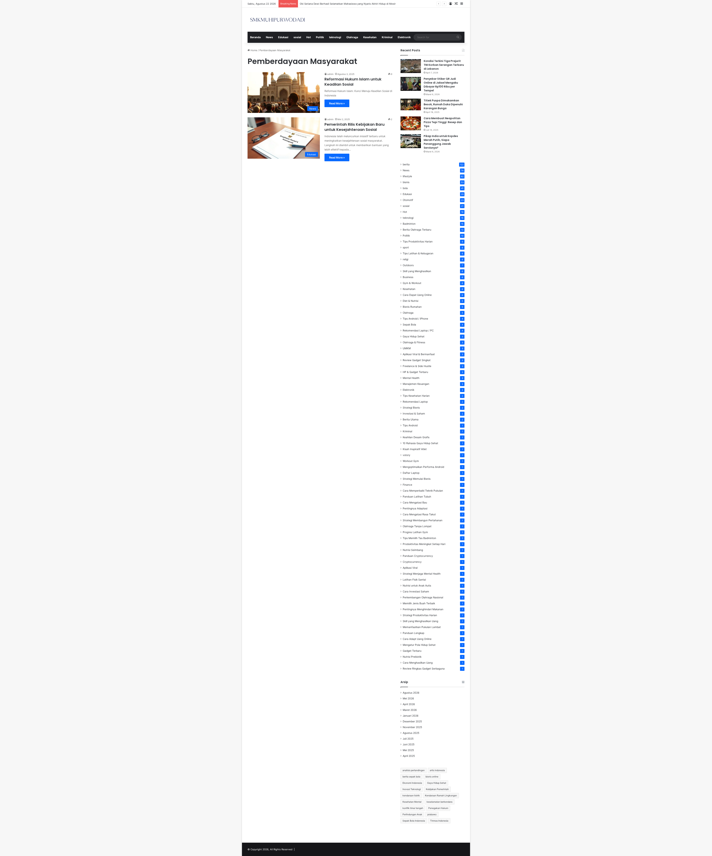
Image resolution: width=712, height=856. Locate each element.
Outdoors (408, 265)
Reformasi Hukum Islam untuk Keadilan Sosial (352, 82)
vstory (406, 455)
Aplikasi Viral (410, 567)
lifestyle (407, 176)
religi (405, 259)
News (269, 37)
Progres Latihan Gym (415, 532)
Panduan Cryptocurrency (418, 555)
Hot (308, 37)
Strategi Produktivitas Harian (420, 615)
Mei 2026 (408, 698)
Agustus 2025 (411, 732)
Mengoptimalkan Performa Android (423, 466)
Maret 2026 (410, 709)
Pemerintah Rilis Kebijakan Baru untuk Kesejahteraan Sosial (354, 127)
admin (330, 74)
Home (253, 50)
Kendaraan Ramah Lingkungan (441, 795)
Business (408, 277)
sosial (297, 37)
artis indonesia (437, 770)
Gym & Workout (412, 283)
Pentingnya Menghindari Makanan (423, 609)
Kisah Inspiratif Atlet (415, 449)
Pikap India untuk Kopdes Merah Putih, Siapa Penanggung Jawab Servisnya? (441, 142)
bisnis (406, 182)
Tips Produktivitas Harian (418, 241)
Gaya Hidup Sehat (413, 336)
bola (405, 188)
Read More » (337, 103)
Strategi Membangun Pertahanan (422, 520)
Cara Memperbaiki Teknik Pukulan (423, 490)
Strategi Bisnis (411, 407)
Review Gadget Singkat (417, 360)
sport (406, 247)
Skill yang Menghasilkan (417, 271)
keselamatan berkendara (439, 801)
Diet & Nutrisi (410, 300)
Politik (320, 37)
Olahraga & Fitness (414, 342)
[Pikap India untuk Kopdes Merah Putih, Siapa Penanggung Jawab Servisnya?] (410, 141)
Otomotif (408, 200)
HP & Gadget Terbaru (415, 372)
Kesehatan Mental (412, 801)
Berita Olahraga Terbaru (417, 229)
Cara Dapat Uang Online (417, 294)
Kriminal (387, 37)
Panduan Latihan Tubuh (417, 496)
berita (406, 164)
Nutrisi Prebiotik (412, 656)
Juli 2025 (408, 738)
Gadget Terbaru (412, 650)
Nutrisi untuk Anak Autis (417, 585)
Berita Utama (410, 419)
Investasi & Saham (414, 413)
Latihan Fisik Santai (414, 579)
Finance (407, 484)
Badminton (409, 223)
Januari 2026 (410, 715)
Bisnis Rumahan (412, 306)
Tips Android (410, 425)
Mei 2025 (408, 750)
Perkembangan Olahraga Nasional (423, 597)
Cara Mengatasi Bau (415, 502)
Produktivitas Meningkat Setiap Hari (424, 544)
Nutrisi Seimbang (413, 549)
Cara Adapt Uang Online (417, 638)
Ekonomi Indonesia (412, 782)
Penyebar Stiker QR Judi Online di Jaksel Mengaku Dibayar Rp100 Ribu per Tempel (441, 84)
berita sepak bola (411, 776)
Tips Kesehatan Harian (416, 395)
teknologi (335, 37)
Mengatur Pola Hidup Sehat (419, 644)
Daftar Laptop (411, 472)
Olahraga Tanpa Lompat (417, 526)
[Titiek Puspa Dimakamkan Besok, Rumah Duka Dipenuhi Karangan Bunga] (410, 104)
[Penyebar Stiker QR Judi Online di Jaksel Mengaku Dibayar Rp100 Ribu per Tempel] (410, 84)
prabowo (431, 814)
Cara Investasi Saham (416, 591)
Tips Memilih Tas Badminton (419, 538)
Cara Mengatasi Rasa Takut (419, 514)
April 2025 (409, 755)
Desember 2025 (412, 721)
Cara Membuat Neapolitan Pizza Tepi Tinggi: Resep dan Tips (443, 122)
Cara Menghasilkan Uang (418, 662)
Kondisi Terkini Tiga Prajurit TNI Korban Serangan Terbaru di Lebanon (444, 65)
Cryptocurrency (412, 561)
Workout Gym (411, 461)
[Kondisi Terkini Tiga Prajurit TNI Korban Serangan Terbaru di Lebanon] (410, 66)
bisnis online (432, 776)
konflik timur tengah (413, 808)
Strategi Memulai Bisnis (417, 478)
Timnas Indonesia (439, 820)
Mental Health (411, 377)
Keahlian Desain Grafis (416, 437)
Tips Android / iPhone (415, 318)
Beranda (255, 37)
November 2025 (412, 727)
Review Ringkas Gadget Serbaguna (424, 668)
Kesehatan (370, 37)
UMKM (407, 348)
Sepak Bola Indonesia (414, 820)
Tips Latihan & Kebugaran (418, 253)
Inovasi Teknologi (412, 789)
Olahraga (352, 37)
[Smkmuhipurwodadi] (278, 19)
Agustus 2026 (411, 692)
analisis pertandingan (414, 770)
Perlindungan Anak (412, 814)
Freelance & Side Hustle (417, 366)
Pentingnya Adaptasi (415, 508)
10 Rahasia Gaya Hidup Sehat (420, 443)
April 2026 (409, 704)
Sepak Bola (409, 324)
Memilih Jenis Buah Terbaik (419, 603)
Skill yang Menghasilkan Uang (420, 621)
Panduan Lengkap (413, 633)
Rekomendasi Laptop (415, 401)
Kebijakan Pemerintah (437, 789)
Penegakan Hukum (438, 808)
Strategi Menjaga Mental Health (422, 573)
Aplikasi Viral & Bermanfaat (419, 354)
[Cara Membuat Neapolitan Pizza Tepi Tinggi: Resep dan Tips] (410, 123)
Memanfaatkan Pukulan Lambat (422, 627)
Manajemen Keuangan (416, 383)
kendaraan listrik (411, 795)
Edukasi (283, 37)
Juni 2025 (408, 744)
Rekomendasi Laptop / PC (418, 330)
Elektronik (404, 37)
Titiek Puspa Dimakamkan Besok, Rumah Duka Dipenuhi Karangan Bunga (443, 104)
